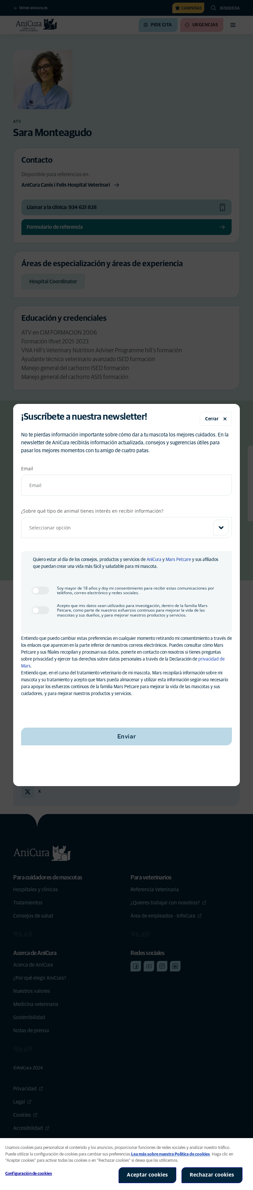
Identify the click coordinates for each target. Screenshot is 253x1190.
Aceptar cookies (147, 1175)
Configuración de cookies (28, 1174)
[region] (126, 1164)
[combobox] (126, 527)
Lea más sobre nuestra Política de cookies (170, 1154)
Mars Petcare (178, 559)
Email (27, 468)
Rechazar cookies (212, 1175)
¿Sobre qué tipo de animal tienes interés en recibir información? (92, 511)
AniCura (154, 559)
